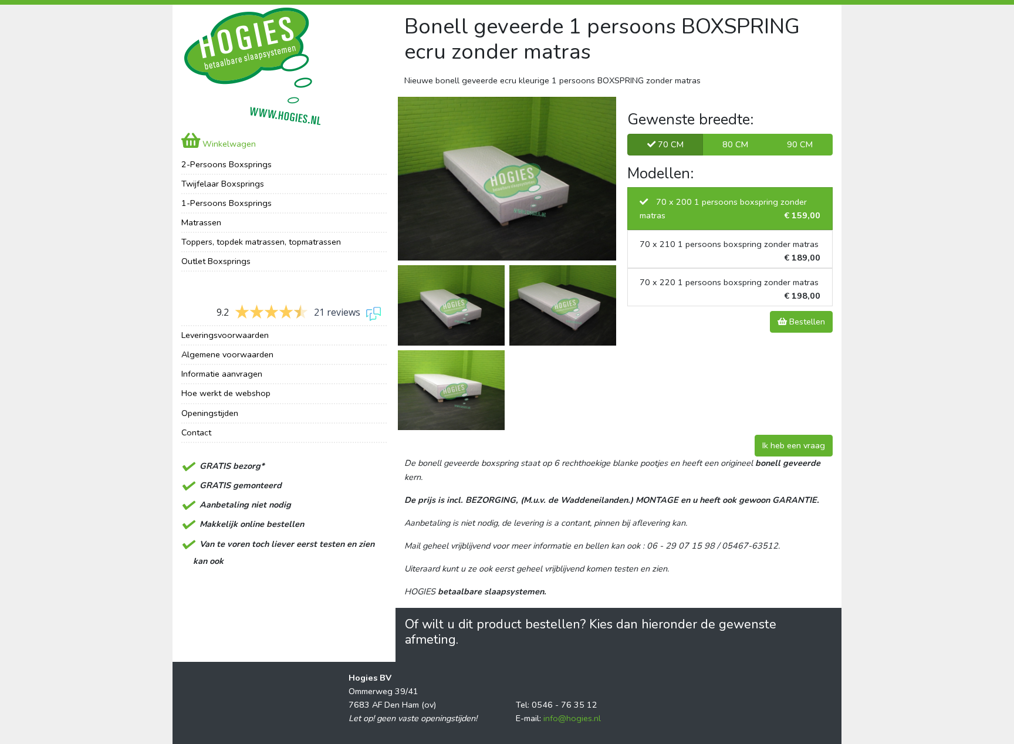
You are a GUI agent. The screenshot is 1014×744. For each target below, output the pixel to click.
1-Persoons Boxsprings (226, 203)
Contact (196, 432)
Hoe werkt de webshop (226, 393)
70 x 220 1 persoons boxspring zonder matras (730, 289)
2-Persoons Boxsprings (226, 164)
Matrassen (201, 222)
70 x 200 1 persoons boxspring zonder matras (730, 208)
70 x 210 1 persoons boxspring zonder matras (730, 250)
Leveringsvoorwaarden (225, 335)
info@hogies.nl (572, 718)
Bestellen (806, 321)
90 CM (800, 144)
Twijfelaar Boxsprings (222, 184)
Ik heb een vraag (793, 445)
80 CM (735, 144)
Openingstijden (209, 413)
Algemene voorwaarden (227, 354)
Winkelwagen (228, 144)
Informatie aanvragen (221, 374)
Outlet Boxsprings (216, 261)
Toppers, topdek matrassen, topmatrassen (261, 242)
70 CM (669, 144)
